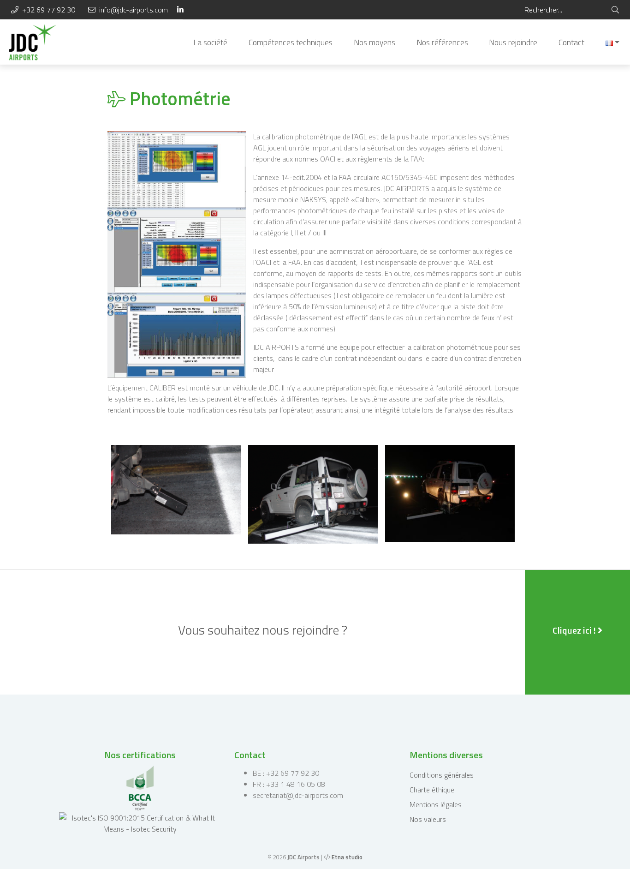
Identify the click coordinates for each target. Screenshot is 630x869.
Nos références (442, 42)
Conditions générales (442, 774)
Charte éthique (432, 789)
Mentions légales (436, 804)
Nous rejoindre (513, 42)
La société (210, 42)
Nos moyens (374, 42)
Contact (571, 42)
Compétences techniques (291, 42)
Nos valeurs (428, 819)
